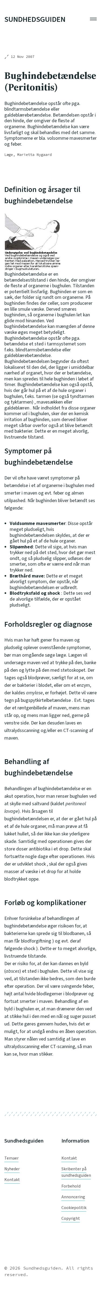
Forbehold (71, 1186)
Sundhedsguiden (34, 19)
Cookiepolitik (73, 1208)
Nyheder (12, 1169)
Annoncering (73, 1197)
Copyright (70, 1218)
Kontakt (12, 1180)
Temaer (11, 1158)
